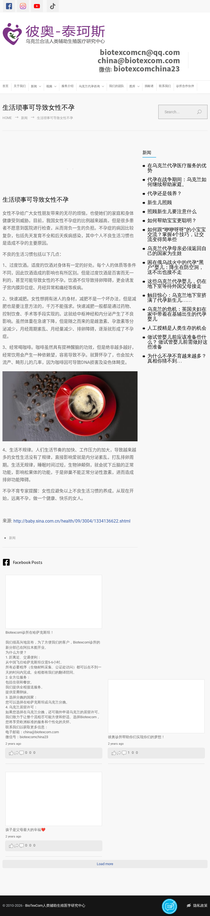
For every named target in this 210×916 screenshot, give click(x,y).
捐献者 (149, 86)
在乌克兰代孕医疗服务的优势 (176, 167)
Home (7, 118)
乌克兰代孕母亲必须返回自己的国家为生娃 (176, 250)
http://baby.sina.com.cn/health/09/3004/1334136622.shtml (71, 520)
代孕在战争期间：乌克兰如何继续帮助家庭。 (176, 181)
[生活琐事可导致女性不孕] (70, 169)
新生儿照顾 (159, 202)
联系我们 (165, 86)
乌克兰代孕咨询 (89, 86)
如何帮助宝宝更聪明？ (172, 220)
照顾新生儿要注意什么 (172, 211)
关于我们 (20, 86)
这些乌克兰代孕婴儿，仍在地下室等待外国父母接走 (176, 283)
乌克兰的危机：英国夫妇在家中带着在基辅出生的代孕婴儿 (176, 314)
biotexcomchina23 (139, 68)
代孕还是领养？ (164, 193)
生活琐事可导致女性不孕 (35, 199)
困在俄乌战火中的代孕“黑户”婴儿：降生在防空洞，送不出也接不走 (175, 267)
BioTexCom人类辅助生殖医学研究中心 (55, 905)
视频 (49, 86)
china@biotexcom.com (139, 60)
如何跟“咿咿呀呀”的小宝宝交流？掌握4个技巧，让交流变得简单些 (176, 234)
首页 (5, 86)
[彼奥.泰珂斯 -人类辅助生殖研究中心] (56, 34)
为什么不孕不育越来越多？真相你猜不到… (176, 358)
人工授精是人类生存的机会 (176, 328)
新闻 (34, 86)
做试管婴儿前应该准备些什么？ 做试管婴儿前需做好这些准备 (177, 342)
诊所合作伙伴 (185, 86)
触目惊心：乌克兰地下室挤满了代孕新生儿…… (176, 297)
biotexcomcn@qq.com (140, 52)
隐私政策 (200, 905)
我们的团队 (116, 86)
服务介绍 (68, 86)
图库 (132, 86)
